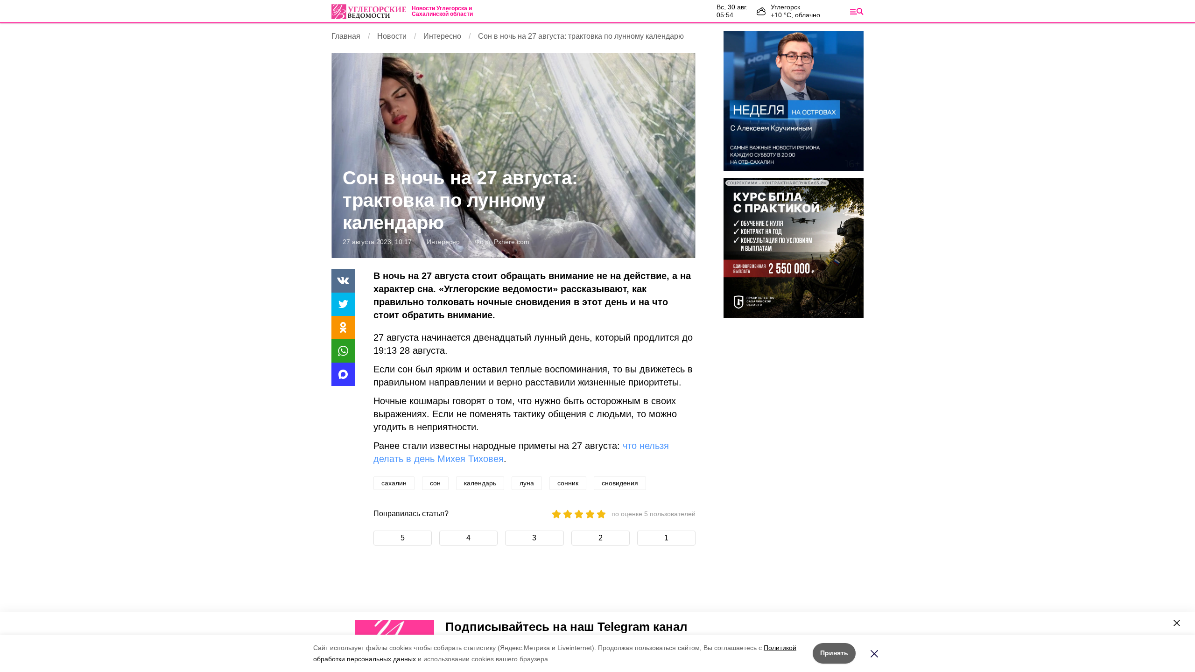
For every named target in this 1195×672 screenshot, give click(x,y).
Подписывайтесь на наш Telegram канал (566, 627)
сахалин (394, 483)
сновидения (620, 483)
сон (435, 483)
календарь (480, 483)
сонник (567, 483)
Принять (834, 653)
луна (527, 483)
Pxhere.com (511, 241)
